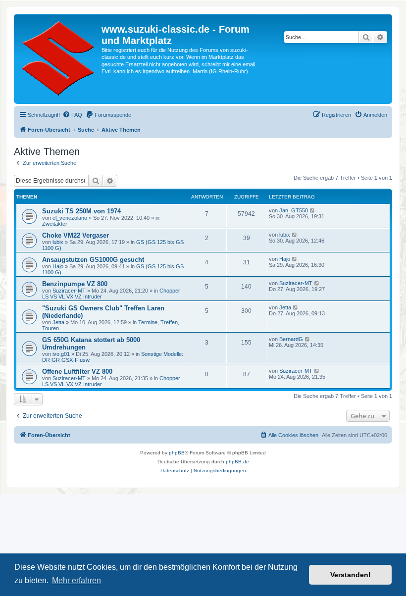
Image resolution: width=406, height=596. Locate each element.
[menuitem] (72, 115)
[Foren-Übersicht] (59, 58)
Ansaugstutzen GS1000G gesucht (93, 259)
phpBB (177, 452)
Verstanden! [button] (350, 575)
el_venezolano (69, 218)
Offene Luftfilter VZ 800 (77, 371)
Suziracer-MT (69, 291)
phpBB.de (237, 461)
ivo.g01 (61, 354)
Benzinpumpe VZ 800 (74, 284)
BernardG (291, 339)
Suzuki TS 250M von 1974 (81, 211)
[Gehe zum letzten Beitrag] (312, 210)
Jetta (58, 322)
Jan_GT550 (293, 210)
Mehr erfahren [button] (76, 580)
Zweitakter (54, 224)
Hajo (57, 266)
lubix (57, 242)
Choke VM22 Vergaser (75, 235)
